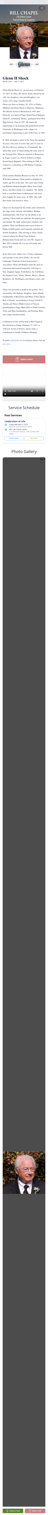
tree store (6, 343)
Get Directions (14, 438)
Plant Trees (33, 438)
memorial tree (17, 340)
